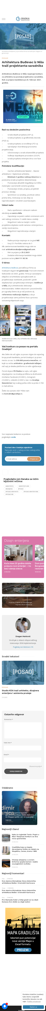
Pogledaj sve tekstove (23, 647)
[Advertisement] (22, 413)
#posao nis (9, 494)
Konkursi (27, 600)
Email (6, 755)
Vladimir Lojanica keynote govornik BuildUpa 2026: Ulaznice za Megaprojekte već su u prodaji (19, 815)
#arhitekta (9, 486)
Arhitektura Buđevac (10, 267)
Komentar (8, 719)
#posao (20, 489)
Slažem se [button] (33, 1007)
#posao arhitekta (12, 491)
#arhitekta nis (24, 486)
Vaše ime (8, 743)
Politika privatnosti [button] (34, 1001)
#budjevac (9, 489)
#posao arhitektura (31, 491)
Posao (5, 58)
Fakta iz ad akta (22, 586)
